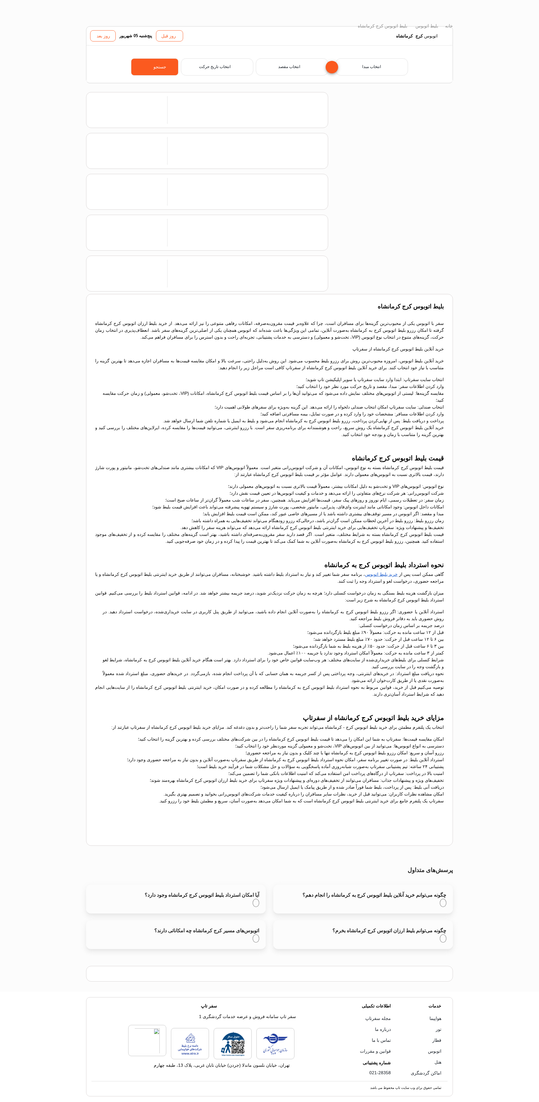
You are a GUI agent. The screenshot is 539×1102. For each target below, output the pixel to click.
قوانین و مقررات (375, 1051)
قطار (436, 1040)
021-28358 (380, 1072)
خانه (448, 25)
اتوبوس (434, 1051)
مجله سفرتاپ (378, 1018)
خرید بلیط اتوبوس (381, 574)
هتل (438, 1062)
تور (438, 1029)
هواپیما (435, 1018)
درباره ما (383, 1029)
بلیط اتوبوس (426, 25)
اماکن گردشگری (426, 1072)
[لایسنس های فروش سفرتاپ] (275, 1058)
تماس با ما (381, 1040)
